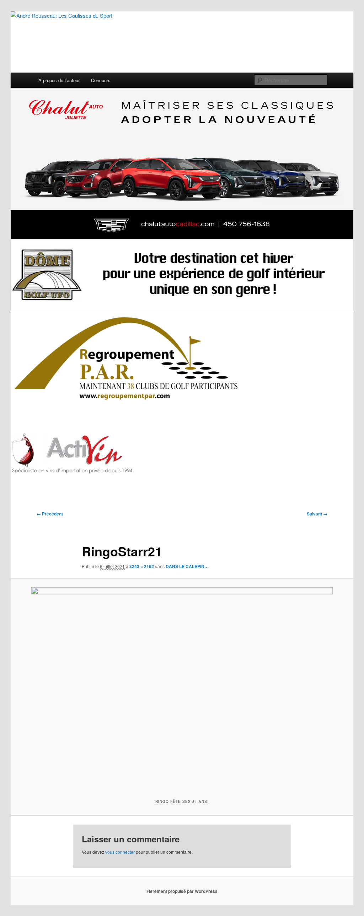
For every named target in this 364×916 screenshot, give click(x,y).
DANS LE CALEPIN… (187, 566)
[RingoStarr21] (182, 687)
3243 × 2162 (141, 566)
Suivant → (317, 513)
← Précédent (50, 513)
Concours (101, 80)
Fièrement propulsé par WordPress (182, 891)
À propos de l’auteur (59, 80)
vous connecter (120, 852)
